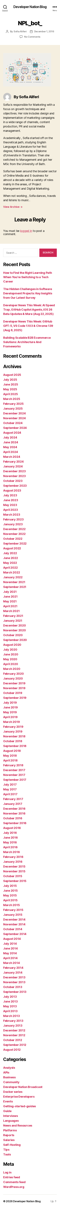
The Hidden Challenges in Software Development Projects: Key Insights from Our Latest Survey (27, 293)
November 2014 (14, 924)
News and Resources (17, 1125)
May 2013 (10, 1006)
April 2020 (10, 664)
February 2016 (13, 857)
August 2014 (12, 938)
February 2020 (13, 673)
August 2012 (12, 1049)
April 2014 (10, 958)
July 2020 (10, 649)
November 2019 (14, 688)
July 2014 (10, 943)
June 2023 (10, 500)
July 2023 (10, 495)
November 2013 (14, 982)
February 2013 (13, 1020)
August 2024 (12, 432)
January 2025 (13, 408)
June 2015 (10, 890)
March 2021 (11, 611)
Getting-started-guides (19, 1106)
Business (9, 1077)
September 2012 (14, 1045)
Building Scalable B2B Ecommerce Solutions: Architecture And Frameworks (27, 342)
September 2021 (14, 587)
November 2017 (14, 775)
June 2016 (10, 837)
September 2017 (14, 779)
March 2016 (11, 852)
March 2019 (11, 722)
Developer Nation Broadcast (22, 1087)
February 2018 (13, 765)
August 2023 (12, 490)
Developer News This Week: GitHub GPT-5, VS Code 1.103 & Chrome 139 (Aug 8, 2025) (28, 326)
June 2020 (10, 654)
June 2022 (10, 558)
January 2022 (13, 577)
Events (8, 1101)
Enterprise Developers (18, 1096)
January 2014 (12, 972)
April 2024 (10, 452)
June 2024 (10, 442)
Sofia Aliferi (20, 31)
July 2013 (10, 996)
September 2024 (15, 428)
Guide (7, 1111)
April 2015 (10, 900)
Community (11, 1082)
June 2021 (10, 596)
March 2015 (11, 905)
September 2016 (14, 823)
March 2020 (11, 669)
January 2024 (13, 466)
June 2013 (10, 1001)
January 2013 (12, 1025)
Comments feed (14, 1182)
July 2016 (10, 832)
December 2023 (14, 471)
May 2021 (10, 601)
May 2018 (10, 755)
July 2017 (10, 784)
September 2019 (14, 697)
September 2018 (14, 746)
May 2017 (10, 789)
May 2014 (10, 953)
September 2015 (14, 881)
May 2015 (10, 895)
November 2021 (14, 582)
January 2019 (12, 731)
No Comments (32, 36)
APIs (6, 1072)
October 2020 (13, 635)
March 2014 (11, 963)
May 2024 (10, 447)
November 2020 (14, 630)
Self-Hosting (12, 1144)
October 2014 (12, 929)
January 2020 (13, 678)
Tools (7, 1154)
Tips (6, 1149)
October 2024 (13, 423)
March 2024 (11, 456)
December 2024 (14, 413)
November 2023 (14, 476)
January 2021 (12, 620)
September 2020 (15, 640)
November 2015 (14, 871)
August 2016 (12, 828)
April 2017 (10, 794)
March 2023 (11, 514)
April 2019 (10, 717)
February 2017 (13, 799)
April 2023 (10, 509)
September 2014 (14, 934)
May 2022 (10, 562)
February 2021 (13, 615)
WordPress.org (13, 1187)
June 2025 (10, 384)
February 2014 (13, 967)
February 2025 (13, 403)
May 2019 (10, 712)
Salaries (9, 1140)
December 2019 (14, 683)
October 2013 (12, 987)
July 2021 (10, 591)
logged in (26, 231)
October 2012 (12, 1040)
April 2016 (10, 847)
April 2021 (10, 606)
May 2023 (10, 505)
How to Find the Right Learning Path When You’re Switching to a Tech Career (27, 277)
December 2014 (14, 919)
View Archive (12, 206)
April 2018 (10, 760)
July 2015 (10, 885)
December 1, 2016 (44, 31)
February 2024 (13, 461)
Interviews (10, 1116)
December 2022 (14, 529)
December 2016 (14, 808)
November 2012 (14, 1035)
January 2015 (12, 914)
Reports (8, 1135)
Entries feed (11, 1177)
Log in (7, 1172)
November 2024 (14, 418)
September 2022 (15, 543)
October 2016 (12, 818)
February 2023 (13, 519)
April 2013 (10, 1011)
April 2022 (10, 567)
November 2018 (14, 736)
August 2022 (12, 548)
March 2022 (11, 572)
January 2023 (13, 524)
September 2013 (14, 991)
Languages (11, 1120)
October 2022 (12, 538)
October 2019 (12, 693)
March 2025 (11, 399)
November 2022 (14, 534)
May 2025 (10, 389)
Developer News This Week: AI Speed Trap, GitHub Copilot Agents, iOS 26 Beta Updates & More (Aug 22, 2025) (29, 310)
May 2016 (10, 842)
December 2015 (14, 866)
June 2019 (10, 707)
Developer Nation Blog (30, 7)
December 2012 (14, 1030)
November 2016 (14, 813)
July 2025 (10, 379)
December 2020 (14, 625)
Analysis (9, 1067)
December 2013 (14, 977)
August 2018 (12, 750)
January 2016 (12, 861)
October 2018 (12, 741)
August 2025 (12, 374)
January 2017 (12, 803)
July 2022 (10, 553)
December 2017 (14, 770)
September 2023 (15, 485)
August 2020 (12, 644)
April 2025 (10, 394)
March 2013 (11, 1016)
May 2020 (10, 659)
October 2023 (13, 481)
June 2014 (10, 948)
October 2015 (12, 876)
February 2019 (13, 726)
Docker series (12, 1091)
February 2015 (13, 910)
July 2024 (10, 437)
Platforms (10, 1130)
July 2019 (10, 702)
